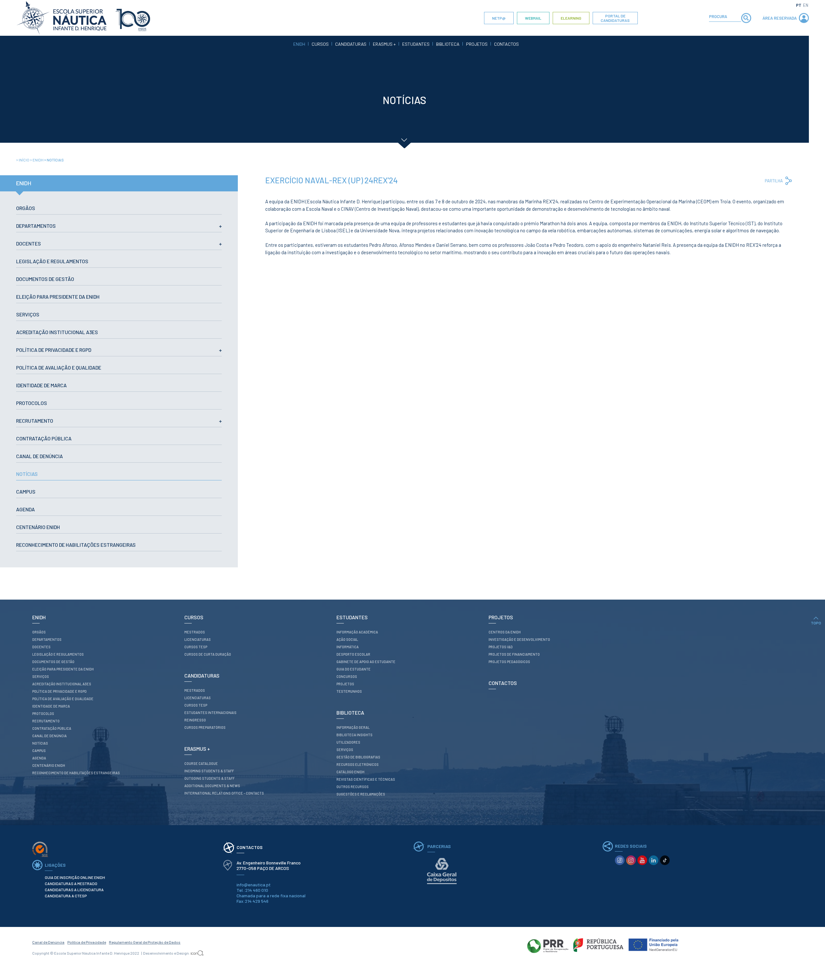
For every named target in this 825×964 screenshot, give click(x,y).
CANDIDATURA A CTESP (66, 895)
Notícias (54, 160)
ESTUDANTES (416, 44)
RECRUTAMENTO (34, 421)
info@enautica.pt (254, 884)
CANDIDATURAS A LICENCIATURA (74, 889)
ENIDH (299, 44)
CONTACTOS (506, 44)
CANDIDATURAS (350, 44)
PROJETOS (477, 44)
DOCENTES (28, 243)
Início (23, 160)
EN (805, 5)
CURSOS (320, 44)
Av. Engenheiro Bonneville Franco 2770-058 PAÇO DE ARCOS (269, 865)
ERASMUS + (384, 44)
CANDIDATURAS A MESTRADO (71, 883)
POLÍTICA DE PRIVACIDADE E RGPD (53, 350)
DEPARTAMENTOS (36, 226)
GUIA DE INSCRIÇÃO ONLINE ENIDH (75, 877)
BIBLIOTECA (448, 44)
